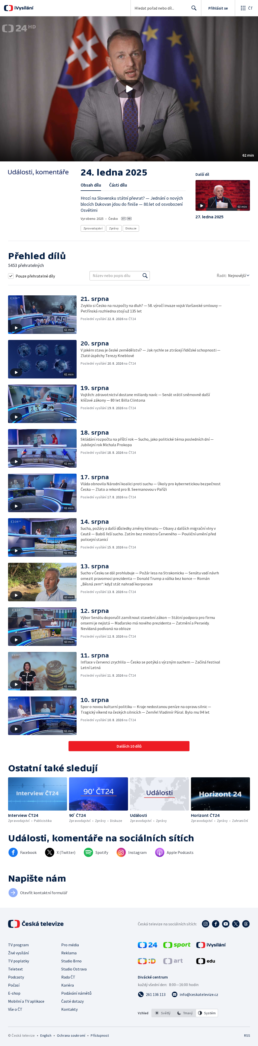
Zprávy (114, 228)
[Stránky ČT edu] (205, 962)
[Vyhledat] (145, 276)
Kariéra (67, 985)
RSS (247, 1035)
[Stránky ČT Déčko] (147, 962)
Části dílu (118, 185)
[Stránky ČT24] (147, 946)
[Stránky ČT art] (173, 962)
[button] (129, 88)
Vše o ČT (15, 1009)
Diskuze (131, 228)
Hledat (194, 8)
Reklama (69, 952)
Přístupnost (100, 1035)
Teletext (15, 968)
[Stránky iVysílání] (211, 946)
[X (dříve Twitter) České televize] (236, 924)
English (45, 1035)
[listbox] (184, 1013)
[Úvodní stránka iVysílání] (23, 8)
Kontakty (69, 1009)
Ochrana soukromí (71, 1035)
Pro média (70, 944)
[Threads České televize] (246, 924)
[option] (163, 1013)
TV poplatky (18, 960)
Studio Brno (71, 960)
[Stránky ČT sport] (176, 946)
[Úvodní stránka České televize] (36, 924)
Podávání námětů (76, 993)
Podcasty (16, 977)
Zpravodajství (93, 228)
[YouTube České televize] (226, 924)
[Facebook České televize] (216, 924)
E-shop (14, 993)
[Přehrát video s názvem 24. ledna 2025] (129, 89)
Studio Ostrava (74, 968)
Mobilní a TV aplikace (26, 1001)
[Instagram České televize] (206, 924)
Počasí (13, 985)
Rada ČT (68, 977)
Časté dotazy (72, 1001)
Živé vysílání (18, 952)
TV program (18, 944)
